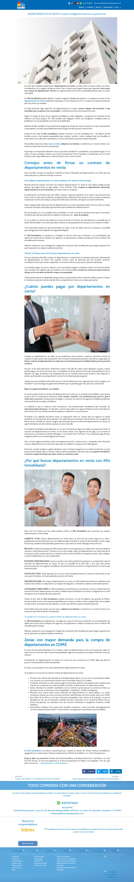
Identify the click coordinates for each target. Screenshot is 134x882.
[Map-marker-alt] (69, 3)
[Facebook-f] (72, 3)
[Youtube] (78, 3)
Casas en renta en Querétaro (66, 859)
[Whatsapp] (80, 3)
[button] (89, 771)
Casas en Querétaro (63, 856)
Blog (117, 7)
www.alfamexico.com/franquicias (53, 763)
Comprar (90, 7)
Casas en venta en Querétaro (66, 861)
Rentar (98, 7)
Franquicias (108, 7)
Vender (81, 7)
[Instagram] (75, 3)
